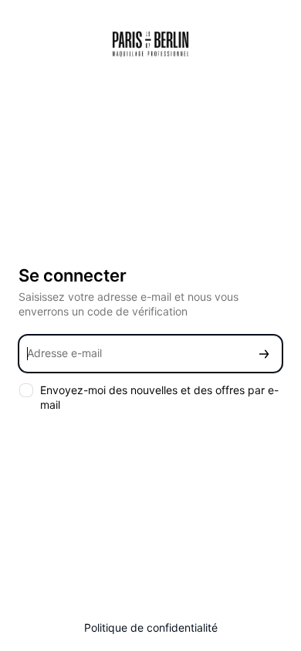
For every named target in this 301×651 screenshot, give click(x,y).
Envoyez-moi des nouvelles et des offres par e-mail (159, 397)
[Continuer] (264, 353)
